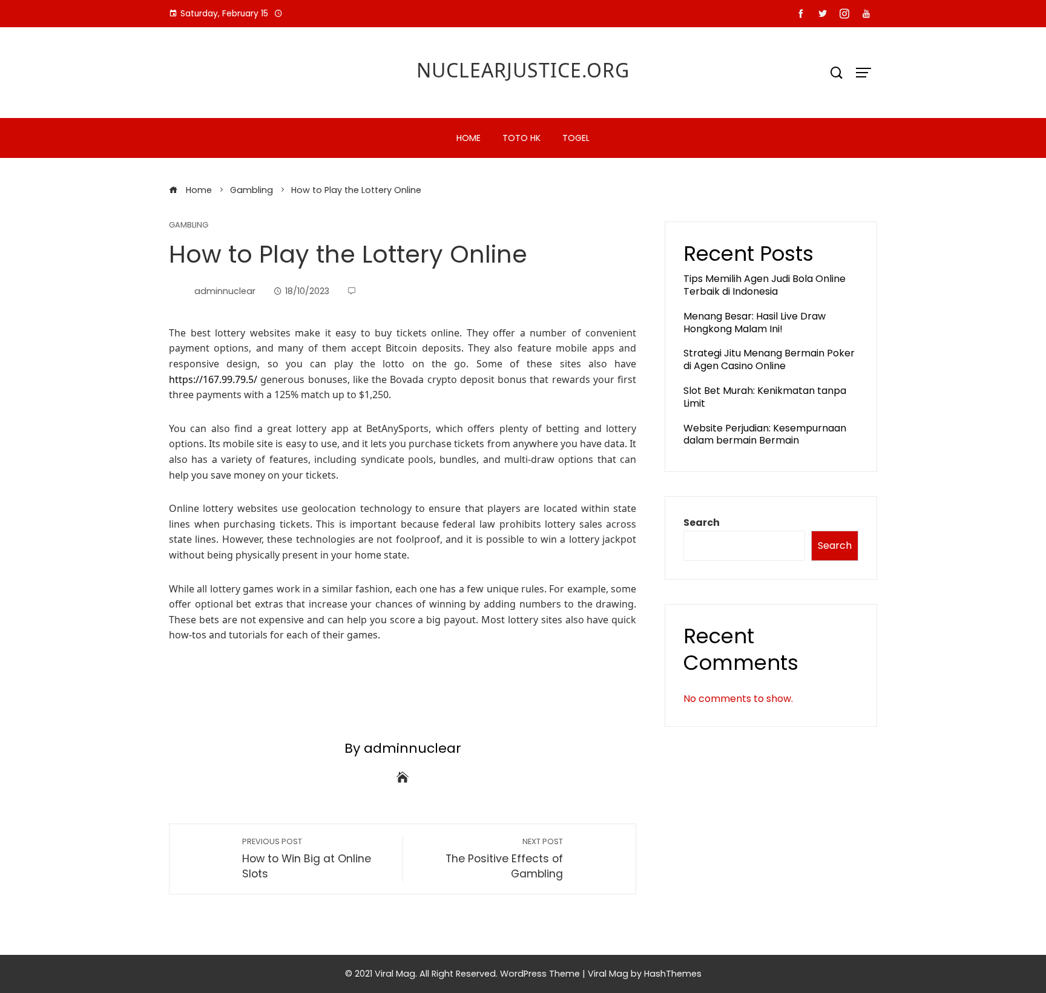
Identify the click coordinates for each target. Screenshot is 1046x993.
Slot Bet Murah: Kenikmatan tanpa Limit (764, 397)
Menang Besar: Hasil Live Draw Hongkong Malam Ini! (754, 322)
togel (576, 138)
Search (701, 522)
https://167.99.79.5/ (213, 379)
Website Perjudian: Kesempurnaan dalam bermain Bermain (764, 434)
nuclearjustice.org (523, 70)
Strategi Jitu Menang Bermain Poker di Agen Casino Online (769, 359)
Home (468, 138)
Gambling (188, 225)
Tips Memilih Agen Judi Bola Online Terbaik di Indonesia (764, 285)
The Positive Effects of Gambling (504, 859)
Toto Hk (521, 138)
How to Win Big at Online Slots (306, 859)
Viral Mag (608, 974)
